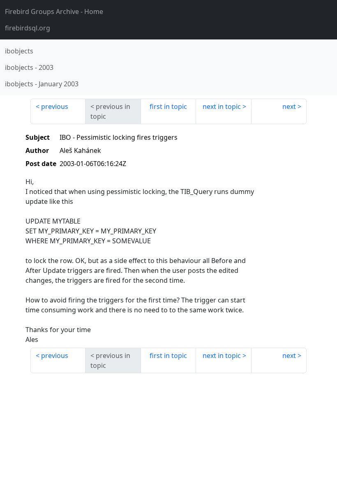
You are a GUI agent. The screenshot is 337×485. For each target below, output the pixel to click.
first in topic (168, 106)
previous (54, 106)
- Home (54, 11)
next (289, 106)
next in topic (222, 106)
